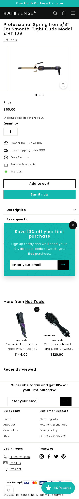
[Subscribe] (63, 265)
